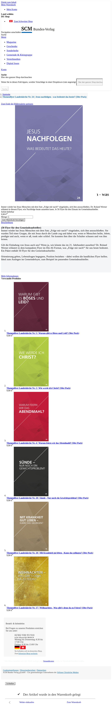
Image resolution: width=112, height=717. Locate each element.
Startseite (6, 94)
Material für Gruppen (95, 639)
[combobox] (89, 82)
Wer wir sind (74, 628)
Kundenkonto (54, 633)
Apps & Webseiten (77, 633)
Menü (3, 37)
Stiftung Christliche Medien (68, 672)
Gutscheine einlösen (57, 635)
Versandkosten (48, 661)
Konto (4, 69)
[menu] (56, 53)
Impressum (74, 645)
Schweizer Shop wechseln (27, 653)
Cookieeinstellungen (11, 670)
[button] (56, 16)
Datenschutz (41, 670)
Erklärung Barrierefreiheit (96, 651)
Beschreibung (7, 222)
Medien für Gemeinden (95, 634)
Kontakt (51, 628)
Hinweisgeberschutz (27, 670)
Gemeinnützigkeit (76, 631)
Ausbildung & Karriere (75, 636)
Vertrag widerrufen (56, 643)
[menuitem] (11, 41)
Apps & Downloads (57, 631)
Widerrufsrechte (55, 640)
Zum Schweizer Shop (23, 21)
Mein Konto (12, 9)
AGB (92, 648)
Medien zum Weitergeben (95, 644)
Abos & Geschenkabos (96, 629)
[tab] (56, 222)
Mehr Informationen (9, 276)
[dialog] (56, 693)
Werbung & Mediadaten (74, 641)
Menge (4, 217)
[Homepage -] (38, 32)
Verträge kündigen (56, 638)
